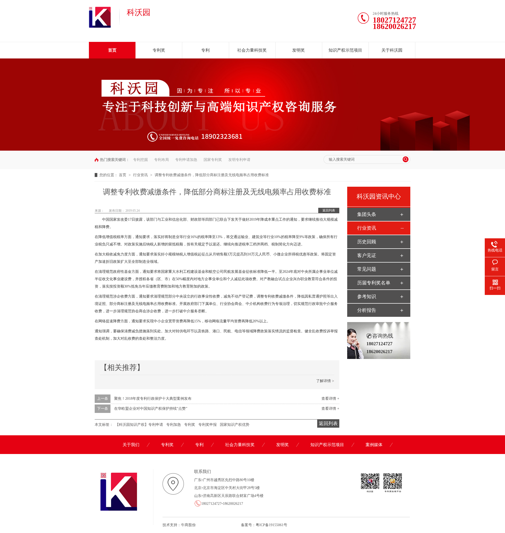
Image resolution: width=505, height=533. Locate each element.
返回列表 (328, 210)
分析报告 (366, 310)
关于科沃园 (391, 50)
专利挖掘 (140, 160)
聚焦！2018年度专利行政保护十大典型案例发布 (152, 399)
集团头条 (366, 214)
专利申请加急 (186, 160)
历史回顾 (366, 241)
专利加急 (173, 425)
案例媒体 (374, 444)
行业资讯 (141, 175)
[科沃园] (100, 26)
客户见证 (366, 255)
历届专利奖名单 (373, 282)
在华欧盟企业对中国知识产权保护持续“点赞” (150, 409)
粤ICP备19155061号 (271, 525)
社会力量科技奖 (252, 50)
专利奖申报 (207, 425)
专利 (205, 50)
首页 (112, 50)
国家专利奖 (213, 160)
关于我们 (131, 444)
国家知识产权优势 (234, 425)
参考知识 (366, 296)
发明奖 (298, 50)
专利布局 (161, 160)
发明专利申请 (239, 160)
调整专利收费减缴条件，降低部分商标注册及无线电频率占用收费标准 (212, 175)
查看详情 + (330, 399)
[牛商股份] (197, 525)
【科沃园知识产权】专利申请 (139, 425)
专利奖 (159, 50)
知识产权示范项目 (345, 50)
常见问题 (366, 269)
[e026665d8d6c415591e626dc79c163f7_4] (252, 149)
